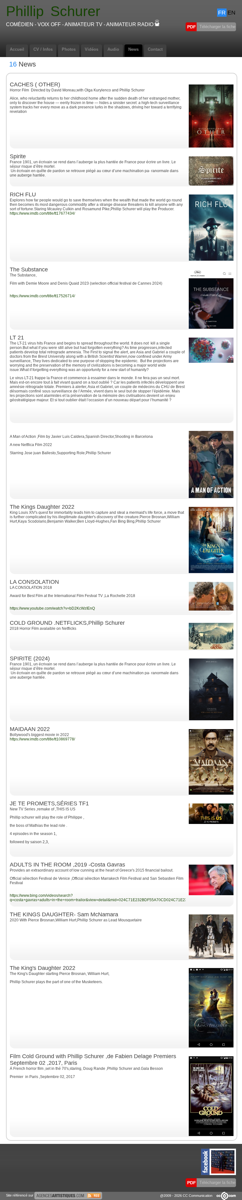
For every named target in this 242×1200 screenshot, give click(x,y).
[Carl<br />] (211, 822)
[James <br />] (211, 648)
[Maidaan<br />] (211, 793)
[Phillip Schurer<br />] (211, 572)
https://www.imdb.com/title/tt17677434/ (42, 213)
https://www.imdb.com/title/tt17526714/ (42, 296)
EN (231, 12)
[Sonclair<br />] (211, 361)
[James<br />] (211, 609)
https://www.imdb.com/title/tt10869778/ (42, 739)
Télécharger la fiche (216, 26)
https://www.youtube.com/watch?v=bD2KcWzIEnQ (52, 608)
